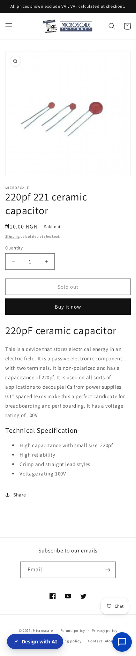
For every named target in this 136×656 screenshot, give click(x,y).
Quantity (14, 248)
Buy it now (68, 306)
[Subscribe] (107, 570)
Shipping (12, 236)
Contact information (107, 641)
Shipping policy (67, 641)
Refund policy (72, 630)
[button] (8, 26)
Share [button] (19, 495)
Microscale (43, 630)
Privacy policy (105, 630)
